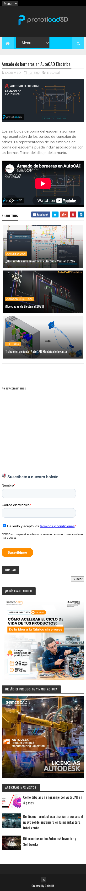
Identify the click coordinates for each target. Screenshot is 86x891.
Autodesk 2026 (16, 253)
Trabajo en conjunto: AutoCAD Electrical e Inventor (36, 351)
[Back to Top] (43, 879)
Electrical (53, 72)
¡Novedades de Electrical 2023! (24, 306)
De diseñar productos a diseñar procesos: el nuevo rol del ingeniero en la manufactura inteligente (53, 822)
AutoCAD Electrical (19, 298)
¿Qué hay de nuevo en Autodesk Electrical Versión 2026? (40, 260)
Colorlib (49, 886)
